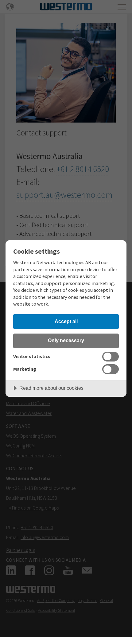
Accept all (66, 321)
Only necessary (66, 340)
